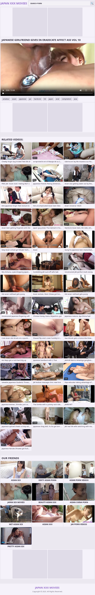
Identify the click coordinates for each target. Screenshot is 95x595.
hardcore (37, 99)
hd (45, 99)
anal (57, 99)
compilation (66, 99)
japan (51, 99)
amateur (6, 99)
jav (30, 99)
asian (14, 99)
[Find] (92, 3)
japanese (22, 99)
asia (75, 99)
